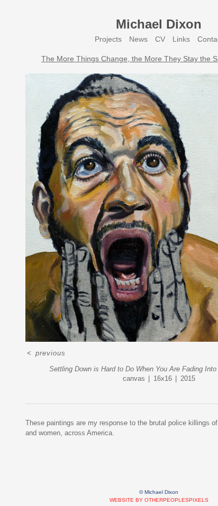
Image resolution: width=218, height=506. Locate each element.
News (138, 39)
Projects (108, 39)
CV (160, 39)
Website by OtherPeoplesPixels (159, 500)
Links (181, 39)
